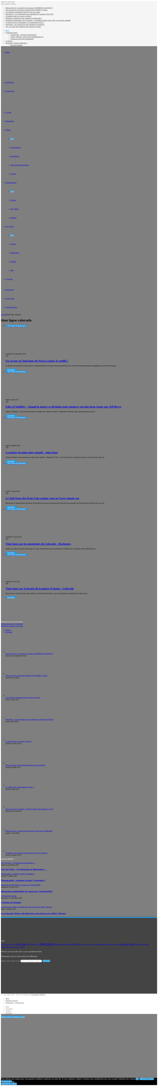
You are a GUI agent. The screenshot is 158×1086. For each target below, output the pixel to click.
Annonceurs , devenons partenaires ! (23, 35)
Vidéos (8, 130)
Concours (9, 279)
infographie (76, 944)
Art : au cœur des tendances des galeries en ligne (23, 27)
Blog (7, 31)
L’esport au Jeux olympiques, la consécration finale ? (25, 22)
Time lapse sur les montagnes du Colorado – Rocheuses (38, 543)
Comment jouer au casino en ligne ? (19, 16)
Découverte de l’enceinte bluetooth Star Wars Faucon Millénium (29, 831)
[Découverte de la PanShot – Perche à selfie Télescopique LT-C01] (18, 807)
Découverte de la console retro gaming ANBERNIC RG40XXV (29, 8)
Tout (12, 139)
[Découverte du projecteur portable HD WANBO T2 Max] (18, 674)
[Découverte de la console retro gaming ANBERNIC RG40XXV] (18, 652)
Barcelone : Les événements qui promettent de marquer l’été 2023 (29, 14)
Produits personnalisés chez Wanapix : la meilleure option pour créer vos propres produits (38, 20)
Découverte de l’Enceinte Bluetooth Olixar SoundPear (25, 765)
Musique (13, 218)
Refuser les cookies (146, 1079)
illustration (46, 944)
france (37, 944)
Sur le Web (10, 226)
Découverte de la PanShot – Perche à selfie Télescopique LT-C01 (29, 809)
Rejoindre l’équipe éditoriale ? (17, 43)
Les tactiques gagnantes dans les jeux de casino (23, 12)
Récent (8, 630)
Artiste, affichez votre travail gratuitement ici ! (27, 37)
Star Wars (109, 944)
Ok (137, 1079)
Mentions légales (12, 1001)
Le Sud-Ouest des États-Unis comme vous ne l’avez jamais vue (42, 498)
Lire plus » (11, 370)
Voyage (13, 174)
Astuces (13, 244)
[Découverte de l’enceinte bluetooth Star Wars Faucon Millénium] (18, 829)
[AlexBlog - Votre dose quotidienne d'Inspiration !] (36, 102)
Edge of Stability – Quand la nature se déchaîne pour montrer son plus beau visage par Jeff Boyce (63, 406)
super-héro (125, 944)
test (132, 943)
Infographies (14, 253)
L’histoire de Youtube (11, 902)
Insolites (13, 262)
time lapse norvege (15, 947)
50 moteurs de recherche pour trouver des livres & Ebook (26, 853)
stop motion (116, 944)
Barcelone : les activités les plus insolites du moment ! (25, 25)
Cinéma (13, 200)
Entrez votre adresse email (10, 961)
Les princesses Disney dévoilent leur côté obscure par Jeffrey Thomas (33, 913)
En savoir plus (6, 1081)
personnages (100, 944)
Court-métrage (15, 147)
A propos (9, 41)
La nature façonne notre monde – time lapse (32, 452)
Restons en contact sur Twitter (12, 626)
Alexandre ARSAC (38, 995)
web (22, 947)
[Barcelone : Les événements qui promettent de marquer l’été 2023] (18, 717)
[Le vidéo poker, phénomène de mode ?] (18, 785)
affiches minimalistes (7, 944)
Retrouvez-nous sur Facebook (12, 624)
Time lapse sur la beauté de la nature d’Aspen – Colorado (40, 588)
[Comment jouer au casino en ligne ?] (18, 739)
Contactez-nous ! (12, 33)
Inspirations (10, 121)
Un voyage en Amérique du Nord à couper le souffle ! (37, 360)
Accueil (4, 315)
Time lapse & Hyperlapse (19, 165)
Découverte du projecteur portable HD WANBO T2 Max (26, 10)
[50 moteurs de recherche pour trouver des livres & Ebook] (18, 851)
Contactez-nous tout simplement (22, 39)
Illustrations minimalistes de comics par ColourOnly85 (26, 891)
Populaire (9, 632)
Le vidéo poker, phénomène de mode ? (20, 787)
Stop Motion (14, 156)
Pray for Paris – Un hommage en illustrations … (24, 869)
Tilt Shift (137, 944)
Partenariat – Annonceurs (15, 1003)
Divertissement (11, 183)
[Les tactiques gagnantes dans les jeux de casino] (18, 695)
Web (12, 270)
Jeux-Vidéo (14, 209)
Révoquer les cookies (9, 1084)
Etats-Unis (30, 944)
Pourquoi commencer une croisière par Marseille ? (24, 18)
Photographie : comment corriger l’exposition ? (23, 880)
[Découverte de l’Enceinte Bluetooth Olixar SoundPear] (18, 763)
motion (92, 944)
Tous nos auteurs (16, 45)
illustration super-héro (62, 944)
